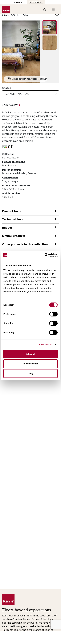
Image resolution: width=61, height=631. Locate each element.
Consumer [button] (16, 2)
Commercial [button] (36, 2)
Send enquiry (10, 105)
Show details (45, 344)
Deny (30, 373)
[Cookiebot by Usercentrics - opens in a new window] (45, 255)
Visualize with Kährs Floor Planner (29, 78)
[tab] (30, 211)
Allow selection (30, 363)
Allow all (30, 354)
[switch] (53, 314)
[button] (44, 9)
